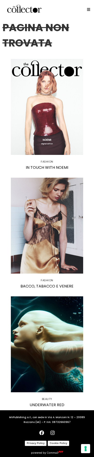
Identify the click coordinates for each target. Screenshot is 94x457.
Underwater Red (47, 405)
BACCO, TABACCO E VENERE (47, 286)
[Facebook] (42, 433)
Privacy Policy (36, 443)
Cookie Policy (58, 443)
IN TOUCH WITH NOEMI (47, 167)
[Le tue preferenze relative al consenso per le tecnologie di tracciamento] (85, 448)
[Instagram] (52, 433)
